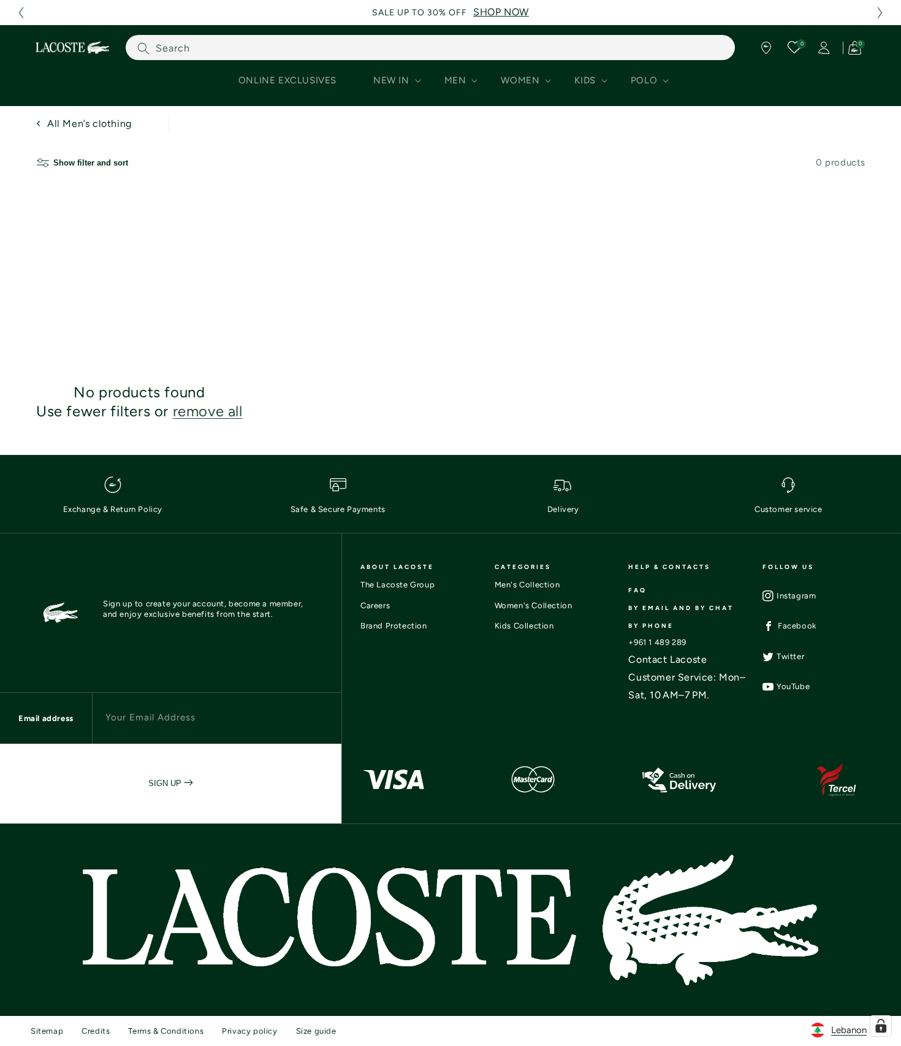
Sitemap (47, 1031)
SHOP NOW (501, 12)
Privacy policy (249, 1031)
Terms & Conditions (165, 1031)
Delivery (563, 509)
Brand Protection (393, 625)
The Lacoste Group (397, 584)
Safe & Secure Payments (338, 509)
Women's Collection (533, 605)
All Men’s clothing (89, 123)
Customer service (789, 509)
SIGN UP (166, 783)
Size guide (316, 1031)
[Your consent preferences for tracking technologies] (880, 1025)
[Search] (143, 48)
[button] (20, 12)
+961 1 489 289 (657, 642)
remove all (208, 411)
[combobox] (430, 47)
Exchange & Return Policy (112, 509)
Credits (96, 1031)
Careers (375, 605)
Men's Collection (527, 584)
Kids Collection (524, 625)
